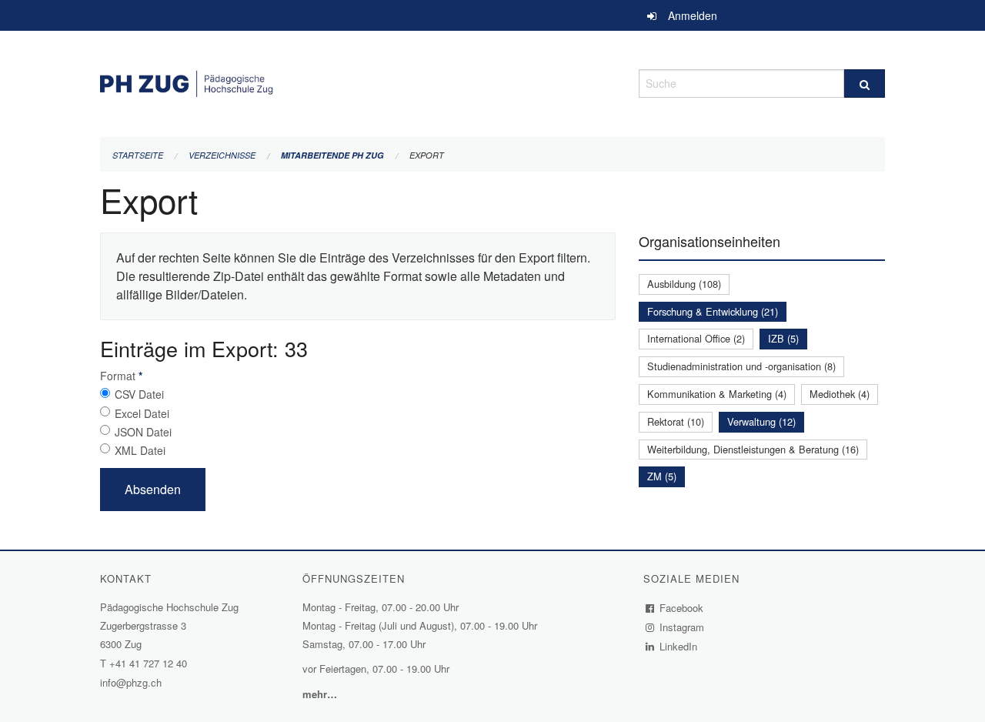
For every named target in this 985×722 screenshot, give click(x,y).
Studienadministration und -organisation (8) (741, 366)
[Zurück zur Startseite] (358, 81)
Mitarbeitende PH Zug (332, 155)
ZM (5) (661, 476)
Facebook (681, 607)
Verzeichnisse (222, 155)
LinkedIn (678, 646)
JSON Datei (143, 432)
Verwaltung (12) (761, 421)
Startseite (137, 155)
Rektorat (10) (675, 421)
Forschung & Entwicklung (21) (712, 311)
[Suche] (864, 83)
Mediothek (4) (840, 393)
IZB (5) (783, 338)
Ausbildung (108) (684, 283)
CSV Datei (139, 394)
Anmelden (692, 15)
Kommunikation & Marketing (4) (716, 393)
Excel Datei (142, 413)
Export (426, 155)
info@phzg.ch (131, 682)
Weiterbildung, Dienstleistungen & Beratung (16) (753, 449)
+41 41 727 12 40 (148, 663)
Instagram (682, 627)
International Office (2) (696, 338)
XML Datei (140, 450)
